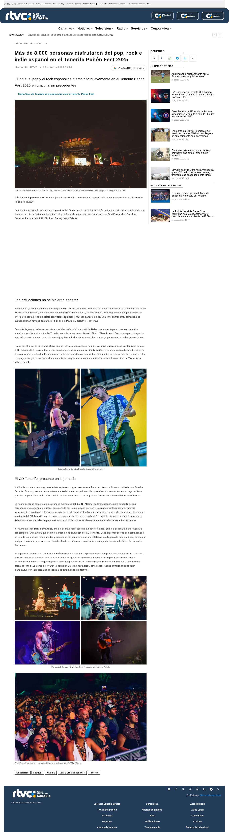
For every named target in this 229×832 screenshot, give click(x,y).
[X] (154, 58)
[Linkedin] (185, 58)
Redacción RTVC (26, 67)
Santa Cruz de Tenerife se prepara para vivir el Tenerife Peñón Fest (56, 94)
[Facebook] (161, 58)
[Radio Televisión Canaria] (27, 15)
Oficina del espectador (210, 795)
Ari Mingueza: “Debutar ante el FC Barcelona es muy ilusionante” (190, 75)
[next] (220, 35)
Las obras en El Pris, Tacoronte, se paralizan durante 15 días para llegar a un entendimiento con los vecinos (192, 133)
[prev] (214, 35)
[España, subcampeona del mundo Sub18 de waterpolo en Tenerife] (160, 196)
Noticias (29, 43)
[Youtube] (169, 789)
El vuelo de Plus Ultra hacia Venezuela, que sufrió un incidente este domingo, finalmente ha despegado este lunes (192, 172)
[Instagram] (197, 789)
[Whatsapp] (218, 789)
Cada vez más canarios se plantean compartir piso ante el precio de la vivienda (191, 153)
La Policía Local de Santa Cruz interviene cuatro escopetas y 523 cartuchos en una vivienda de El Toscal (192, 214)
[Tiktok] (190, 789)
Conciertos (22, 773)
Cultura (42, 43)
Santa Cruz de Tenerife (72, 773)
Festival (37, 773)
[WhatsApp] (169, 58)
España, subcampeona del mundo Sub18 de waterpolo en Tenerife (190, 194)
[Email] (192, 58)
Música (51, 773)
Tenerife (94, 773)
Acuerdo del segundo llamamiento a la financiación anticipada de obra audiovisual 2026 (70, 35)
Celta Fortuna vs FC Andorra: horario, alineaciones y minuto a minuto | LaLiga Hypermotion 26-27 (192, 114)
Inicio (18, 43)
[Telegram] (177, 58)
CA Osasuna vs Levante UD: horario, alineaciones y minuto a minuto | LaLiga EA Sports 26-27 (192, 94)
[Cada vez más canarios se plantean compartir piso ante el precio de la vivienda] (160, 154)
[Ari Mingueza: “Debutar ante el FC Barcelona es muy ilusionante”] (160, 76)
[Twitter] (183, 789)
